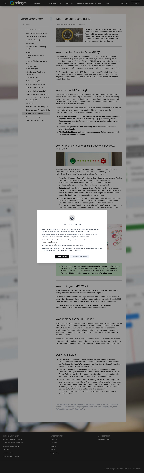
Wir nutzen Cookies (72, 224)
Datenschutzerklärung (49, 242)
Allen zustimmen (62, 257)
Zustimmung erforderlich (79, 257)
